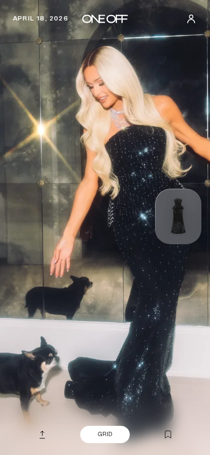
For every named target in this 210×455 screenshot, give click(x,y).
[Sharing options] (42, 434)
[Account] (191, 19)
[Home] (104, 18)
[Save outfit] (168, 435)
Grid (105, 434)
